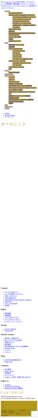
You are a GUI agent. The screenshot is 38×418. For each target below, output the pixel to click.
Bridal (6, 43)
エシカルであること (16, 13)
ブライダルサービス (16, 49)
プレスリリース (14, 82)
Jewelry (7, 70)
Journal (11, 103)
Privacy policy (9, 371)
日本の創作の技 (10, 298)
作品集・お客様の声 (16, 84)
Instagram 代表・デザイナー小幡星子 (21, 99)
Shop (6, 105)
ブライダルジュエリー (16, 67)
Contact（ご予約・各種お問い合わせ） (18, 377)
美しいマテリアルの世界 (13, 340)
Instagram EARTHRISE (16, 101)
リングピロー (17, 65)
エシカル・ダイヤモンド (21, 21)
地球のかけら (9, 342)
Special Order (9, 74)
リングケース (17, 55)
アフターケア (17, 57)
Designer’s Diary (14, 98)
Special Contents (10, 76)
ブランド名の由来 (15, 37)
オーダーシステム (18, 51)
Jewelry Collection (10, 329)
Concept (7, 11)
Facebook (8, 385)
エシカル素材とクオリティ (14, 294)
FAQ (10, 69)
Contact (7, 108)
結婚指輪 (12, 47)
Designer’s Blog (10, 348)
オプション (16, 53)
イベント (12, 78)
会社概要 (8, 369)
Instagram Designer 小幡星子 (14, 388)
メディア (12, 80)
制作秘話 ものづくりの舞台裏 (19, 96)
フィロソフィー (14, 35)
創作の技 (12, 31)
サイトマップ (9, 375)
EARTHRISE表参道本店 (13, 360)
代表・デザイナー (15, 29)
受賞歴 (11, 39)
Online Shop (8, 107)
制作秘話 (8, 344)
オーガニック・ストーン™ (21, 23)
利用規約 (8, 373)
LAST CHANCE (14, 72)
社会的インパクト (15, 41)
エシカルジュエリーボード (21, 63)
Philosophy (8, 301)
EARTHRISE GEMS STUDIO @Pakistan (22, 33)
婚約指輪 (8, 313)
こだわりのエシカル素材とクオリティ (22, 15)
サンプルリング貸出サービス (22, 59)
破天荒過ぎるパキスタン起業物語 (20, 86)
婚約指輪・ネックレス (16, 45)
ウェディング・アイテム (17, 61)
